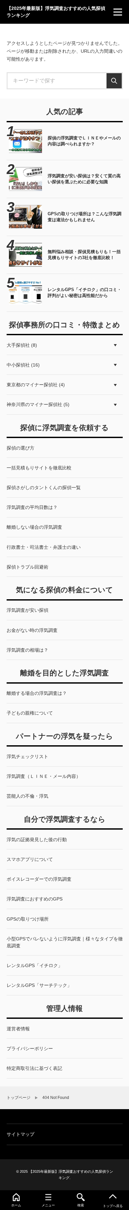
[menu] (117, 12)
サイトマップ (20, 1134)
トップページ (18, 1098)
